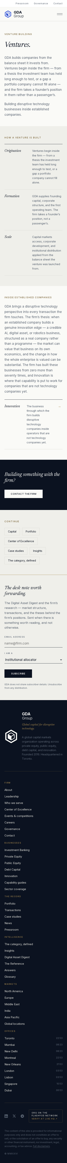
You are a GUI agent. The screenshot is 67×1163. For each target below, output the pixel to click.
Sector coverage (15, 889)
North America (13, 991)
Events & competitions (18, 816)
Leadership (11, 796)
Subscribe (18, 673)
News (8, 923)
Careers (9, 822)
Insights (37, 550)
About (8, 790)
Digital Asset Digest (17, 957)
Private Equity (13, 856)
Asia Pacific (12, 1017)
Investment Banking (17, 850)
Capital (12, 531)
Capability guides (15, 882)
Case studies (16, 550)
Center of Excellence (21, 541)
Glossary (10, 976)
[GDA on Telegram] (22, 1116)
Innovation (10, 876)
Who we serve (13, 803)
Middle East (12, 1004)
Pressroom (22, 3)
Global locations (14, 1024)
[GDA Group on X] (14, 1116)
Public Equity (12, 863)
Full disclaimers (41, 1146)
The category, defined (22, 560)
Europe (9, 997)
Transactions (12, 910)
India (7, 1010)
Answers (10, 970)
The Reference (14, 963)
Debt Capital (12, 869)
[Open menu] (60, 14)
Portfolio (31, 531)
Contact (58, 3)
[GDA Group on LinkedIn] (6, 1116)
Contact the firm (23, 493)
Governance (41, 3)
